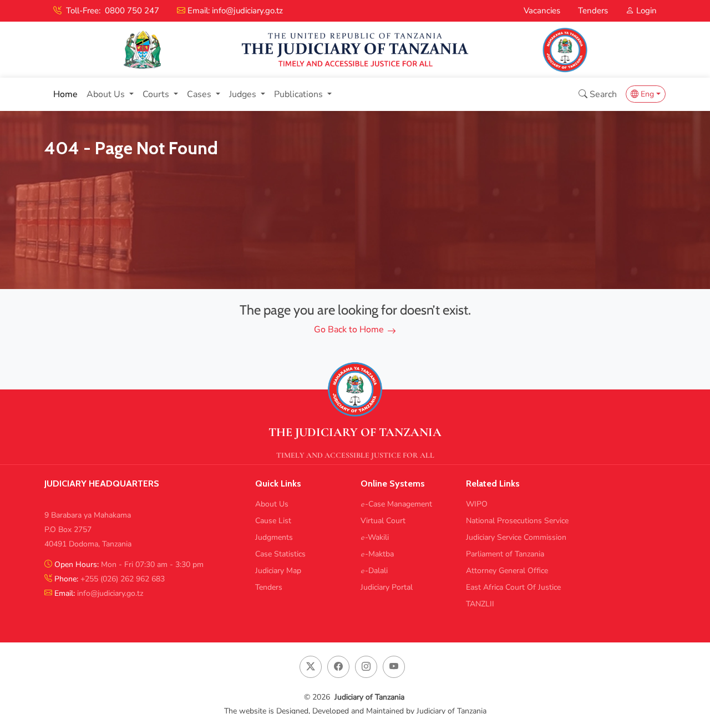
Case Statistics (280, 554)
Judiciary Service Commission (516, 537)
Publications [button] (299, 94)
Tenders (593, 10)
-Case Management (396, 504)
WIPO (477, 504)
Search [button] (602, 94)
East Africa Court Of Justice (513, 587)
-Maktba (377, 554)
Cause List (273, 521)
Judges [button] (243, 94)
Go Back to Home (349, 329)
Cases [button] (200, 94)
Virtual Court (383, 521)
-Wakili (375, 537)
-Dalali (374, 571)
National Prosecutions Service (517, 521)
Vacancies (542, 10)
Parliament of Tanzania (505, 554)
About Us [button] (107, 94)
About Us (271, 504)
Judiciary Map (278, 571)
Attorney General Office (507, 571)
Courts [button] (157, 94)
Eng (646, 94)
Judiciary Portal (387, 587)
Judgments (274, 537)
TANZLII (480, 604)
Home (65, 94)
